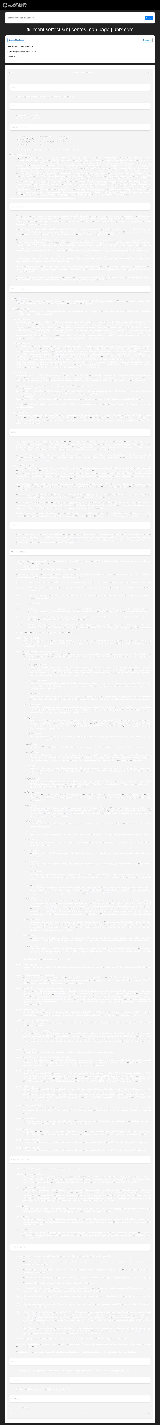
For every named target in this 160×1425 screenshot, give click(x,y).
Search (149, 18)
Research (147, 40)
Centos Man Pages (16, 40)
